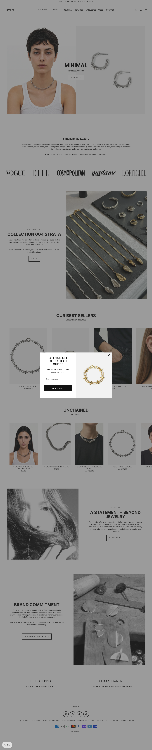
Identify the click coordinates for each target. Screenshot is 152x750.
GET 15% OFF (58, 388)
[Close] (109, 355)
